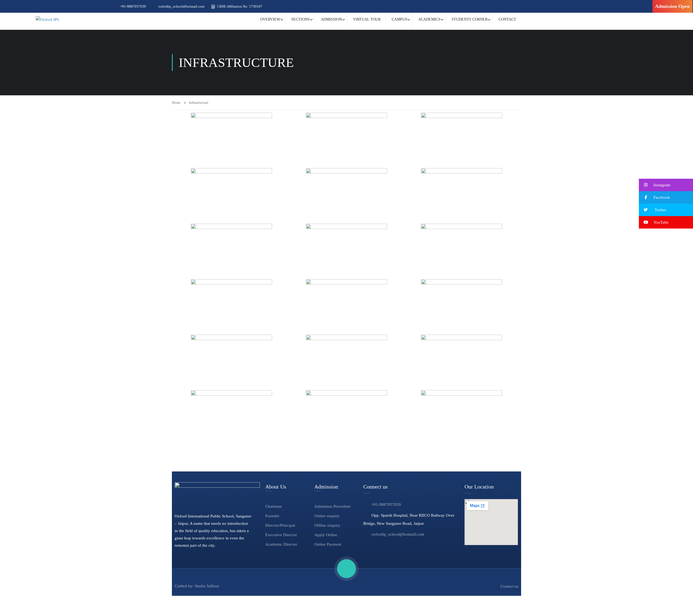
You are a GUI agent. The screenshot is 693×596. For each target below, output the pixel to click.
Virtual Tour (367, 19)
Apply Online (325, 535)
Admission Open (672, 6)
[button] (666, 185)
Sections (300, 19)
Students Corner (470, 19)
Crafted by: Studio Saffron (197, 586)
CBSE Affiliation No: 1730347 (239, 6)
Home (176, 102)
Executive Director (281, 535)
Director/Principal (280, 525)
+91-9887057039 (133, 6)
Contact (507, 19)
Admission (331, 19)
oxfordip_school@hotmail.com (181, 6)
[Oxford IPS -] (47, 19)
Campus (399, 19)
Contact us (509, 586)
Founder (272, 516)
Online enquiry (327, 516)
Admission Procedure (332, 506)
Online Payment (327, 544)
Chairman (273, 506)
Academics (429, 19)
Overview (270, 19)
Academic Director (281, 544)
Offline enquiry (327, 525)
